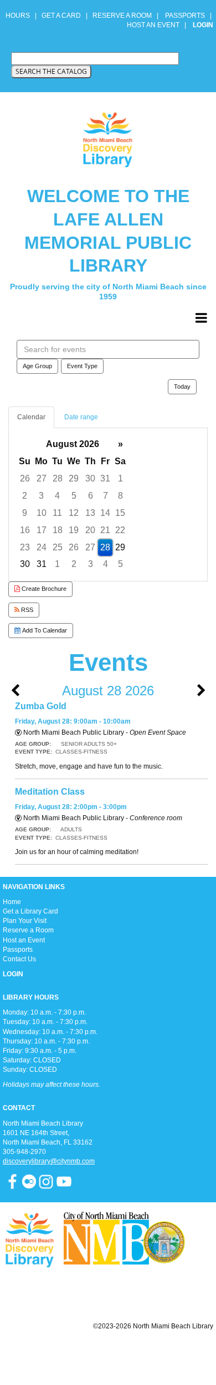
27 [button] (42, 478)
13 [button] (90, 513)
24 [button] (42, 547)
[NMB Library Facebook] (12, 1181)
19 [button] (74, 530)
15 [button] (120, 513)
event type (82, 366)
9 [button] (24, 513)
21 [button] (105, 530)
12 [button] (74, 513)
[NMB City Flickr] (30, 1181)
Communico (176, 1353)
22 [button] (120, 530)
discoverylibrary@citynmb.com (49, 1161)
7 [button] (105, 495)
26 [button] (25, 478)
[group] (108, 504)
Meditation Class (50, 791)
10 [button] (42, 513)
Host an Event (24, 940)
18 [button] (58, 530)
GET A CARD (61, 15)
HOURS (19, 15)
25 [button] (58, 547)
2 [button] (24, 495)
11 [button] (57, 513)
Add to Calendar (43, 630)
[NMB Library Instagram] (46, 1181)
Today (182, 386)
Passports (18, 950)
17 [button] (42, 530)
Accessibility (130, 1353)
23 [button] (25, 547)
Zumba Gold (40, 706)
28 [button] (58, 478)
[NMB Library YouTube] (64, 1181)
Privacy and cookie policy (63, 1353)
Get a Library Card (30, 911)
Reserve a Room (28, 930)
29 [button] (74, 478)
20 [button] (90, 530)
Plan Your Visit (25, 921)
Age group (37, 366)
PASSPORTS (188, 15)
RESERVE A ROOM (122, 15)
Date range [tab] (81, 417)
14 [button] (105, 513)
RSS (26, 609)
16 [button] (25, 530)
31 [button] (105, 478)
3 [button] (41, 495)
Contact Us (19, 959)
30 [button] (90, 478)
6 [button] (90, 495)
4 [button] (57, 495)
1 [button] (120, 478)
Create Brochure (43, 588)
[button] (201, 318)
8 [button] (120, 495)
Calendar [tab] (31, 417)
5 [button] (73, 495)
